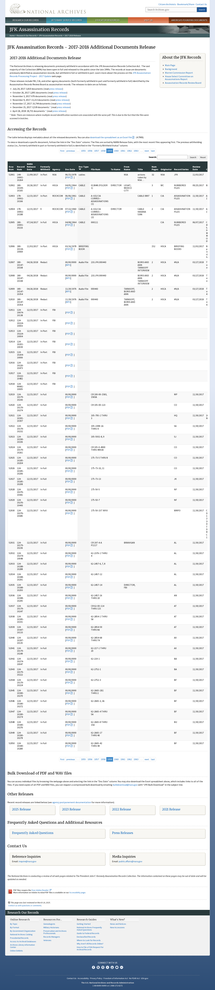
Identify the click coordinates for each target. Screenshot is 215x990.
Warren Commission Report (179, 72)
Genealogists (49, 924)
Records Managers (51, 936)
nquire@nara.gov (27, 861)
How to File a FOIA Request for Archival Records (90, 948)
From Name (127, 168)
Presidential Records (19, 938)
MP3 (68, 264)
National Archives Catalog (21, 934)
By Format (14, 927)
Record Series (181, 169)
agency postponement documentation (71, 802)
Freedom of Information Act (116, 978)
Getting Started (84, 924)
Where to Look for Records (89, 940)
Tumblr (107, 967)
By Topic (13, 924)
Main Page (170, 65)
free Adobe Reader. (40, 890)
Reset (203, 157)
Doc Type (83, 166)
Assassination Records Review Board (183, 82)
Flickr (121, 967)
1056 (90, 150)
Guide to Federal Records (88, 933)
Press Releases (122, 833)
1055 (83, 150)
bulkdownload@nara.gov (125, 784)
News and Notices (118, 924)
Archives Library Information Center (22, 946)
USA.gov (144, 978)
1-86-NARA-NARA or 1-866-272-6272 (108, 985)
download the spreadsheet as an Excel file (111, 137)
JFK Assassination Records (50, 35)
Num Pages (155, 168)
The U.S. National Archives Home (48, 9)
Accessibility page (77, 892)
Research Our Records (26, 20)
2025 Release (21, 809)
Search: (153, 157)
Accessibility (83, 978)
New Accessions (117, 927)
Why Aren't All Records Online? (90, 943)
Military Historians (51, 927)
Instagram (103, 967)
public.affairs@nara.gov (130, 861)
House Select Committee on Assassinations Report (179, 78)
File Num (95, 169)
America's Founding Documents (189, 20)
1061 (123, 150)
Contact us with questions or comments (24, 905)
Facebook (93, 967)
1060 (116, 150)
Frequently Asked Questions (32, 833)
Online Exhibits (16, 950)
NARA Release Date (31, 166)
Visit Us (148, 20)
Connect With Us (107, 962)
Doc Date (70, 169)
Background (171, 69)
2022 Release (121, 809)
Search (202, 9)
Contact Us (201, 4)
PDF (68, 177)
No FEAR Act (134, 978)
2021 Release (171, 809)
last (153, 150)
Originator (166, 169)
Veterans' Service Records (66, 20)
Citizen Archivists (167, 4)
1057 (96, 150)
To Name (115, 169)
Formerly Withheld (45, 168)
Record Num (21, 168)
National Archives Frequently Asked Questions (89, 928)
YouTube (112, 967)
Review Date (196, 168)
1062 (129, 150)
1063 (136, 150)
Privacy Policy (96, 978)
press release (55, 88)
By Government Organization (22, 931)
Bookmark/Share (185, 4)
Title (140, 169)
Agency (56, 169)
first (62, 150)
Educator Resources (107, 20)
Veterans (47, 940)
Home (12, 35)
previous (70, 150)
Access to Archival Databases (23, 941)
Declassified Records (86, 936)
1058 (103, 150)
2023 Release (71, 809)
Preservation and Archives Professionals (55, 932)
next (147, 150)
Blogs (117, 967)
